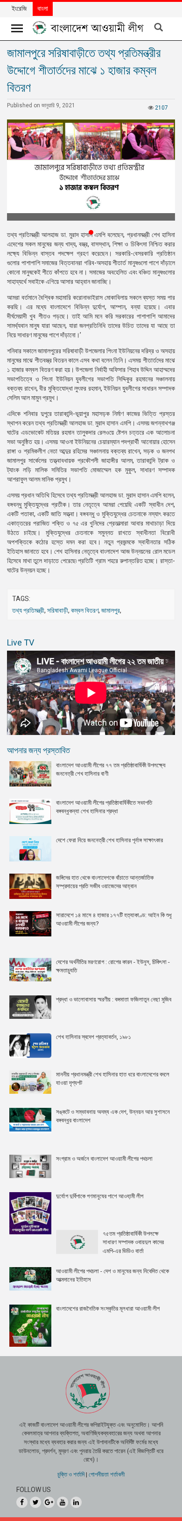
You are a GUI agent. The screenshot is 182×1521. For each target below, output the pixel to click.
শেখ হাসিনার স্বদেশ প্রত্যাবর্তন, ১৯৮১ (93, 1036)
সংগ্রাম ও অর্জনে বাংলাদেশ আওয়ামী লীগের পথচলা (104, 1158)
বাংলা (42, 8)
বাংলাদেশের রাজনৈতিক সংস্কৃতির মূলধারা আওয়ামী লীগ (108, 1308)
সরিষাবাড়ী (57, 610)
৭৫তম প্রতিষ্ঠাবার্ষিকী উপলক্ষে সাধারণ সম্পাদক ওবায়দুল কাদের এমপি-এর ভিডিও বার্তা (133, 1242)
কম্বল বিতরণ (84, 610)
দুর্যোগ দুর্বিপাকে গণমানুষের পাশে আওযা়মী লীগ (99, 1196)
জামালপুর (110, 610)
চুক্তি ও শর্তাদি (70, 1474)
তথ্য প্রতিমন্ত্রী (28, 610)
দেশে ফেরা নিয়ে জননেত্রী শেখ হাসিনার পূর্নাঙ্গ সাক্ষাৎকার (109, 840)
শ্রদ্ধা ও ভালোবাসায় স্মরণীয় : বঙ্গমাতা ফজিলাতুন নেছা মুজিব (113, 999)
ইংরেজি (19, 8)
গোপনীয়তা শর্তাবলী (107, 1474)
